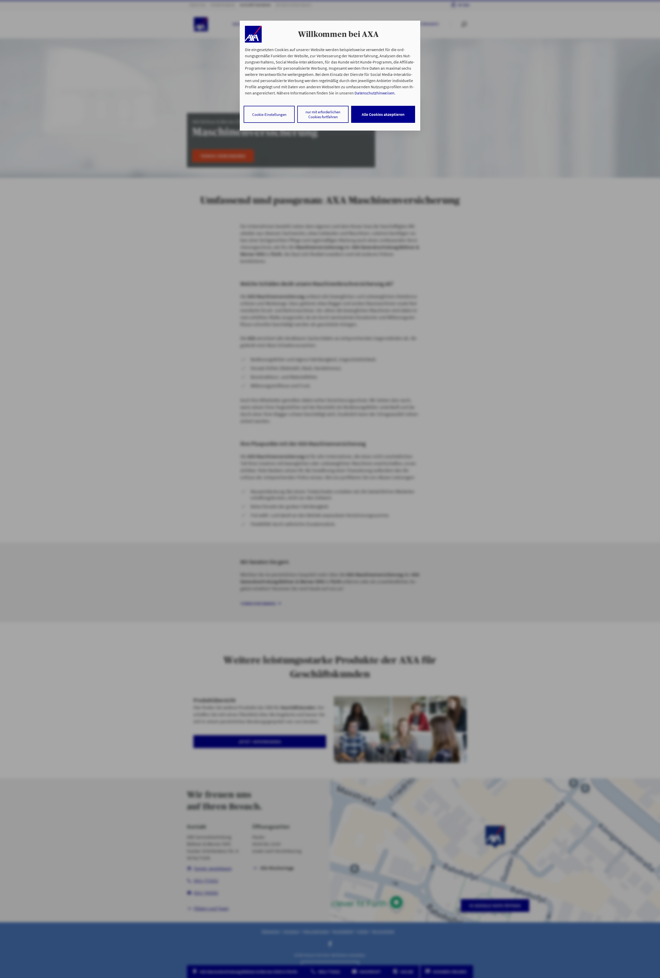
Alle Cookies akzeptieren (383, 114)
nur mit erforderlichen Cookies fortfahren (323, 114)
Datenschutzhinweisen (374, 92)
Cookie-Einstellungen (269, 114)
